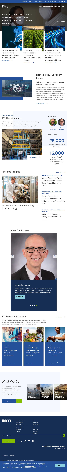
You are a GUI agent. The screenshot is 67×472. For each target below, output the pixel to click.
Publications (41, 1)
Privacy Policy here (29, 466)
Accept (61, 465)
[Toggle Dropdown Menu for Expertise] (53, 6)
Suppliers (18, 431)
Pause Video (60, 21)
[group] (34, 256)
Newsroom (31, 1)
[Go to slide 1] (30, 305)
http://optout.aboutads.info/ (18, 467)
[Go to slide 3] (34, 305)
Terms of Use (35, 429)
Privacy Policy (35, 422)
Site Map (34, 426)
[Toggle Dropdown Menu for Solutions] (42, 6)
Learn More (7, 23)
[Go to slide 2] (32, 305)
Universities (18, 429)
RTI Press (35, 1)
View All (60, 172)
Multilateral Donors (20, 427)
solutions (16, 392)
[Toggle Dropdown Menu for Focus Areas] (48, 6)
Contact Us (35, 433)
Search (53, 1)
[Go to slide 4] (36, 305)
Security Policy (36, 424)
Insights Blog (24, 1)
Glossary (34, 427)
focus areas (4, 394)
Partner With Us (48, 1)
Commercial (18, 424)
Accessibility (35, 431)
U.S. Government (19, 422)
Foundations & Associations (22, 426)
